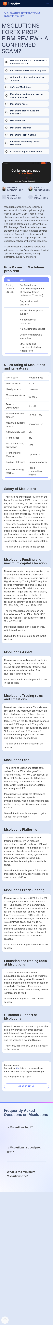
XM (17, 1068)
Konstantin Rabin (15, 190)
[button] (47, 3)
